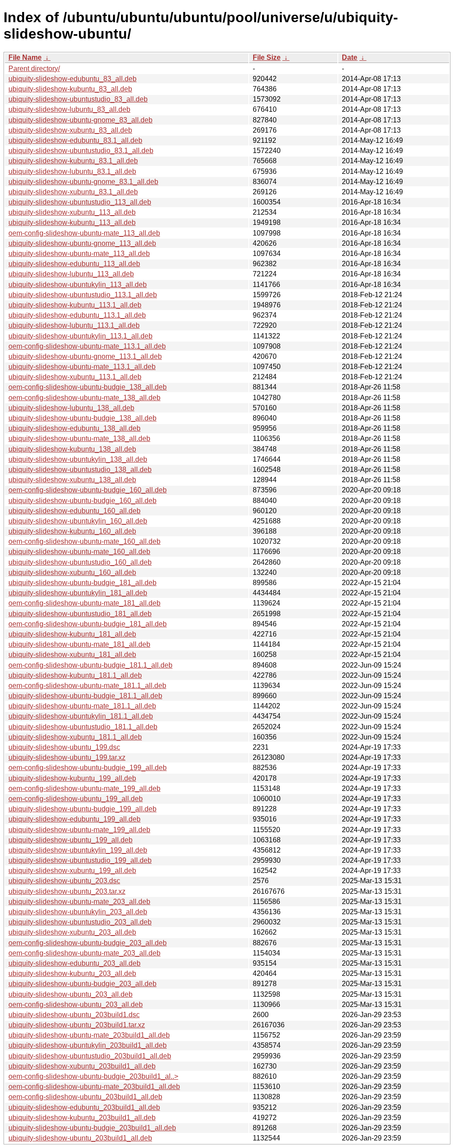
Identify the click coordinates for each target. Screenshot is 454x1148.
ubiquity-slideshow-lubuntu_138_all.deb (71, 408)
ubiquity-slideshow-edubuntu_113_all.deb (74, 263)
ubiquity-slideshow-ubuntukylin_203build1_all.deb (87, 1045)
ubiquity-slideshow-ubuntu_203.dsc (64, 881)
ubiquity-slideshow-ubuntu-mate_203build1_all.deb (89, 1035)
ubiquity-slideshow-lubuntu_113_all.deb (71, 274)
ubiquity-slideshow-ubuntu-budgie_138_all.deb (82, 418)
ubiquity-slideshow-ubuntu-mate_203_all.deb (79, 901)
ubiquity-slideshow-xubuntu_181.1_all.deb (75, 737)
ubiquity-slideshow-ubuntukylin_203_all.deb (77, 912)
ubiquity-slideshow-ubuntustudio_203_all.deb (80, 922)
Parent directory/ (34, 68)
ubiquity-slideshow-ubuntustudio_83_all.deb (78, 99)
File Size (267, 57)
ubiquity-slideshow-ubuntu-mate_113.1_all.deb (82, 366)
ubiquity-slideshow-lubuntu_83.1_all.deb (72, 171)
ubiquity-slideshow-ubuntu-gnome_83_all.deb (80, 120)
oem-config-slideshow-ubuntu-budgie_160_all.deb (87, 490)
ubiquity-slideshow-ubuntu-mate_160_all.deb (79, 551)
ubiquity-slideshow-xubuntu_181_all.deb (72, 654)
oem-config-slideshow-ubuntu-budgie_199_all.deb (87, 767)
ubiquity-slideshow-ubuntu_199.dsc (64, 747)
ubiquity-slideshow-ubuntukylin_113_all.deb (77, 284)
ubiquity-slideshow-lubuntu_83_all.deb (69, 109)
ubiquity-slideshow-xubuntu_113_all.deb (72, 212)
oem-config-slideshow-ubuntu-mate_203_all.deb (84, 953)
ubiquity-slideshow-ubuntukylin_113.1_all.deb (80, 336)
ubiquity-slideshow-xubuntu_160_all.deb (72, 572)
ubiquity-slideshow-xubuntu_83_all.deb (70, 130)
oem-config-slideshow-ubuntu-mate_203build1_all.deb (94, 1086)
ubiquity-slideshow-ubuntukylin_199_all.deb (77, 850)
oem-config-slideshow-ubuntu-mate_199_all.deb (84, 788)
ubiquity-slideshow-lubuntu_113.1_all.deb (74, 325)
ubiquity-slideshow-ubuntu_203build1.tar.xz (76, 1025)
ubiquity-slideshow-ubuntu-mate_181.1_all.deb (82, 706)
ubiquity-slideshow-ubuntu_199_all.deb (70, 840)
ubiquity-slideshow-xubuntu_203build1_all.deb (82, 1066)
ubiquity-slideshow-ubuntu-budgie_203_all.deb (82, 983)
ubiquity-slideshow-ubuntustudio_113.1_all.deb (82, 295)
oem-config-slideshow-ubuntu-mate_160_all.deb (84, 541)
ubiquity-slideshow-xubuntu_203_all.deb (72, 932)
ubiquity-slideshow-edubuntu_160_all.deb (74, 511)
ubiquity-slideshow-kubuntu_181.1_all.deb (75, 675)
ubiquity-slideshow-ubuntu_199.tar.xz (66, 757)
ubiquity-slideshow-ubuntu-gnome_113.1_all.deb (85, 356)
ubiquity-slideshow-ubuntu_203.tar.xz (66, 891)
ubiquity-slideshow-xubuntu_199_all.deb (72, 870)
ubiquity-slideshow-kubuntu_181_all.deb (72, 634)
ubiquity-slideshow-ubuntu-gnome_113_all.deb (82, 243)
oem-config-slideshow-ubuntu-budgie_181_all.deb (87, 624)
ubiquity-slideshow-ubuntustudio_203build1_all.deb (89, 1056)
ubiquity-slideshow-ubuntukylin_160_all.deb (77, 521)
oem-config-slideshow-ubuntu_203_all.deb (75, 1004)
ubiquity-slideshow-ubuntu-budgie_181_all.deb (82, 582)
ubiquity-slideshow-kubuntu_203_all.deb (72, 973)
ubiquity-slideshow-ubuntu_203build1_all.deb (80, 1138)
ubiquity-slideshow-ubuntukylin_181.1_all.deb (80, 716)
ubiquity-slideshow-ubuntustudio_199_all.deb (80, 860)
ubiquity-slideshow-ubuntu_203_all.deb (70, 994)
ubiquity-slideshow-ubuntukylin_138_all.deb (77, 459)
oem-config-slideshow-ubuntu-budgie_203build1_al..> (93, 1076)
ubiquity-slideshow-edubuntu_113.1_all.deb (77, 315)
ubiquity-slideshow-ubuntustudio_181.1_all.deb (82, 727)
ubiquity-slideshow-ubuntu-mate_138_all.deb (79, 438)
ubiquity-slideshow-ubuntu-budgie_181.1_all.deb (85, 696)
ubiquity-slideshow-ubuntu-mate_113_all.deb (79, 253)
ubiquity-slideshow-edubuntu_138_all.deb (74, 428)
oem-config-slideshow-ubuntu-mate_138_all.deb (84, 397)
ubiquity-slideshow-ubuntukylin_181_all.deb (77, 593)
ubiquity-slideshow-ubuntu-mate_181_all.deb (79, 644)
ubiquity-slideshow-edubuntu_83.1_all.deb (75, 140)
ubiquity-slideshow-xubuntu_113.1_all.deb (74, 377)
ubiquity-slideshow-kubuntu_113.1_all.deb (74, 305)
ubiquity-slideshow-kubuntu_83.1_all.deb (73, 161)
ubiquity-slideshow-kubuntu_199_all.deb (72, 778)
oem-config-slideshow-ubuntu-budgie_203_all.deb (87, 943)
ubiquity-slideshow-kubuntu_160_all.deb (72, 531)
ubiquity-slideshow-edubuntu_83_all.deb (72, 79)
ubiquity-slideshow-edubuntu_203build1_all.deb (84, 1107)
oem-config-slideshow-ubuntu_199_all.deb (75, 798)
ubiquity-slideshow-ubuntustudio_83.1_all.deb (80, 150)
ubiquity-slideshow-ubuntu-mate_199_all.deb (79, 829)
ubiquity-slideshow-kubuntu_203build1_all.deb (82, 1117)
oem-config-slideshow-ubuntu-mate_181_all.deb (84, 603)
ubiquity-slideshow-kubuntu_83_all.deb (70, 89)
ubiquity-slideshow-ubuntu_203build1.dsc (74, 1014)
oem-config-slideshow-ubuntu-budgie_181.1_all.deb (90, 665)
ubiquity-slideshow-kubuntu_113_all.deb (72, 222)
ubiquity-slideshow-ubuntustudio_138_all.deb (80, 469)
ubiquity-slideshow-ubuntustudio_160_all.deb (80, 562)
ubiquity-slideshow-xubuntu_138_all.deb (72, 480)
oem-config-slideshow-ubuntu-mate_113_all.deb (84, 233)
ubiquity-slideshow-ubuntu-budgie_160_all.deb (82, 500)
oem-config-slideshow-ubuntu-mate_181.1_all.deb (87, 685)
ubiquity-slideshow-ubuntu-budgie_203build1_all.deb (92, 1128)
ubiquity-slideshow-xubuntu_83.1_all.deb (73, 192)
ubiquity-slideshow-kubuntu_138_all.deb (72, 449)
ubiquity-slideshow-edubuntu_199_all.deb (74, 819)
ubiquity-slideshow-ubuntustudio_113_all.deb (79, 202)
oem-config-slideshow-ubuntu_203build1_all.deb (85, 1097)
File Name (25, 57)
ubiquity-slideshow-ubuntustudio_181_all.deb (80, 613)
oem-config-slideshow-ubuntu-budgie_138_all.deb (87, 387)
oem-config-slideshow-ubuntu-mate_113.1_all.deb (87, 346)
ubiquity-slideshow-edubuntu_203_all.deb (74, 963)
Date (349, 57)
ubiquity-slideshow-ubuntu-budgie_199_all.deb (82, 809)
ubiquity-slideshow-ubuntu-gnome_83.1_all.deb (83, 181)
